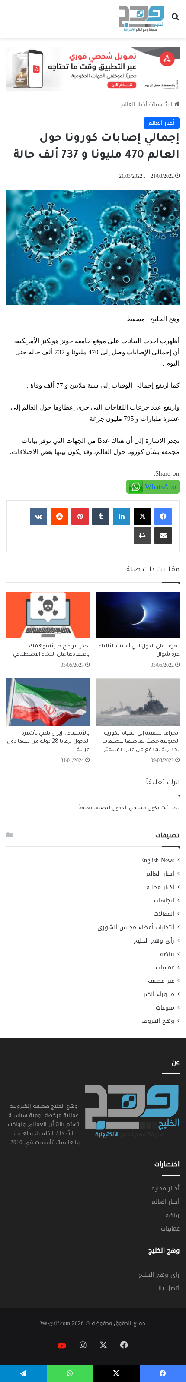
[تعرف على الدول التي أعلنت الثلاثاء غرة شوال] (138, 615)
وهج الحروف (157, 1020)
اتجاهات (164, 900)
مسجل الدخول (129, 808)
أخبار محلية (160, 887)
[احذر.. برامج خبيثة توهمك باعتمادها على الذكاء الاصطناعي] (48, 615)
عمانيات (165, 967)
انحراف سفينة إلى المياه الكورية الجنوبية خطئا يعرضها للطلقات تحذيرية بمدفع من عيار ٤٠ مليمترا (141, 742)
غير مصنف (161, 980)
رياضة (167, 954)
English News (157, 860)
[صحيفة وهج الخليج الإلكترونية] (141, 19)
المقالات (164, 913)
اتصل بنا (169, 1288)
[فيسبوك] (163, 516)
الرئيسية (163, 104)
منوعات (165, 1007)
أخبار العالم (134, 104)
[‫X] (142, 516)
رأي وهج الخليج (154, 940)
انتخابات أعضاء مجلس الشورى (135, 927)
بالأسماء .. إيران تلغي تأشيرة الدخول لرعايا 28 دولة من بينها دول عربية (48, 742)
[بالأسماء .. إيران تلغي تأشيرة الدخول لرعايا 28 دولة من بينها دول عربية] (48, 701)
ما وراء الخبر (158, 994)
